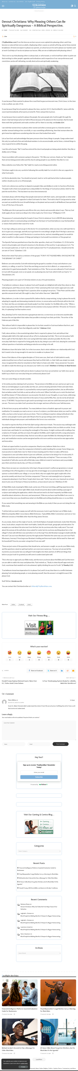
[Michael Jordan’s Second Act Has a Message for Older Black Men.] (20, 1032)
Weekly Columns (58, 30)
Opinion (47, 30)
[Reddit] (67, 670)
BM (30, 30)
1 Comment (24, 30)
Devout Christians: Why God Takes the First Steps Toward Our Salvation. (39, 908)
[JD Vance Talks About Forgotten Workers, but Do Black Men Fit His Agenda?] (58, 1032)
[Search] (75, 6)
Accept (23, 1067)
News (43, 30)
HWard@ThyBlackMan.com (41, 586)
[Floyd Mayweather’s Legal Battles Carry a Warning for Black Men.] (58, 992)
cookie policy (24, 1063)
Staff (5, 30)
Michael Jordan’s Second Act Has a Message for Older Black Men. (38, 878)
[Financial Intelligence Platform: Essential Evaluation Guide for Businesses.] (20, 992)
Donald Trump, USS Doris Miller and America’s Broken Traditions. (38, 888)
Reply (73, 700)
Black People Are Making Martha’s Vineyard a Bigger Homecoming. (41, 916)
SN (51, 30)
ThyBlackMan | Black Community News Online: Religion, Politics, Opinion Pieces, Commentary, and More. (46, 1068)
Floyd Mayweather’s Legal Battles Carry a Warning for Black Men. (38, 874)
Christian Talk (36, 30)
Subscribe (39, 777)
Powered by (34, 784)
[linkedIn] (61, 670)
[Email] (73, 670)
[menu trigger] (4, 6)
